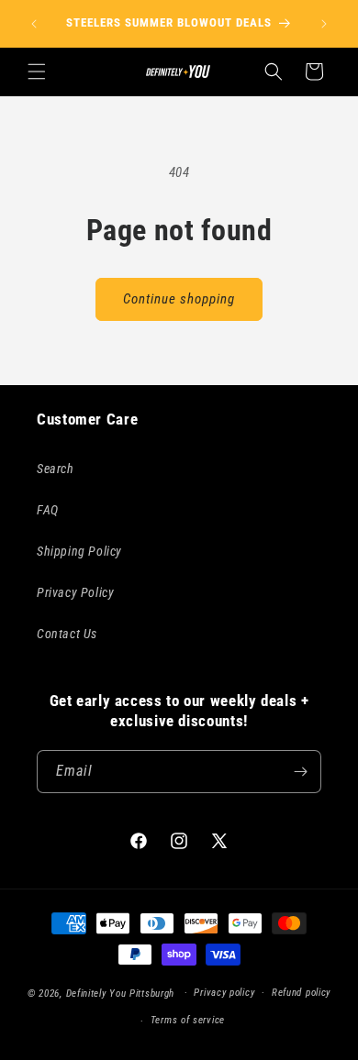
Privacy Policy (75, 592)
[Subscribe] (300, 771)
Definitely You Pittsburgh (120, 993)
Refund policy (301, 993)
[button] (37, 71)
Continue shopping (179, 299)
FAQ (48, 509)
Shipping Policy (79, 551)
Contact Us (67, 633)
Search (55, 468)
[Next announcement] (324, 24)
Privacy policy (224, 993)
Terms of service (188, 1020)
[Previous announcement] (34, 24)
